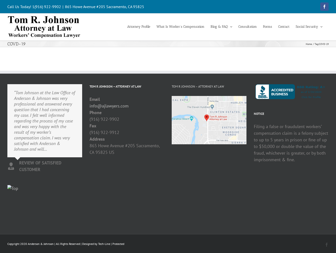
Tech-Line (104, 244)
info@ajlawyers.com (109, 106)
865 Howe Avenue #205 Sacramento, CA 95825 (104, 6)
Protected (118, 244)
